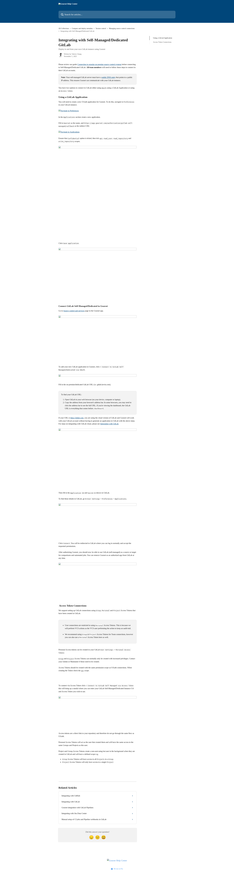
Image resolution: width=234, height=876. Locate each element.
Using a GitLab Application (162, 38)
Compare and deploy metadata (82, 28)
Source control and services (73, 311)
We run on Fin (118, 869)
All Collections (63, 28)
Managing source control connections (122, 28)
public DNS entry (108, 77)
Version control (101, 28)
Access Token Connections (162, 42)
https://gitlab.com (76, 418)
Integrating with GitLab (109, 424)
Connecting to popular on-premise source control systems (99, 64)
